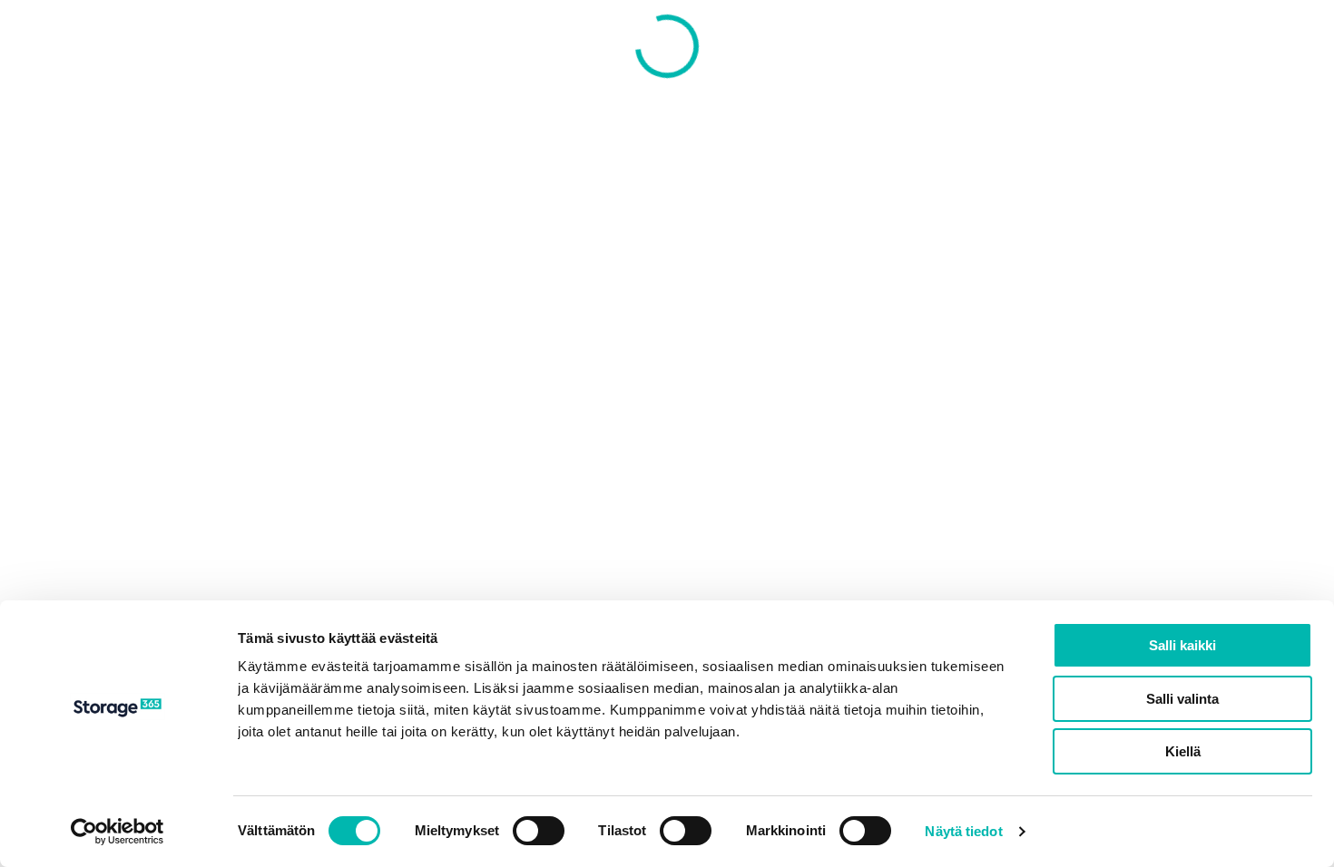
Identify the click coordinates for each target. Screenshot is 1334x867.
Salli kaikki (1182, 645)
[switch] (538, 830)
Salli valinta (1182, 698)
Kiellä (1183, 751)
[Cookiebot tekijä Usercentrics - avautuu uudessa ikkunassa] (117, 831)
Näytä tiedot (963, 831)
